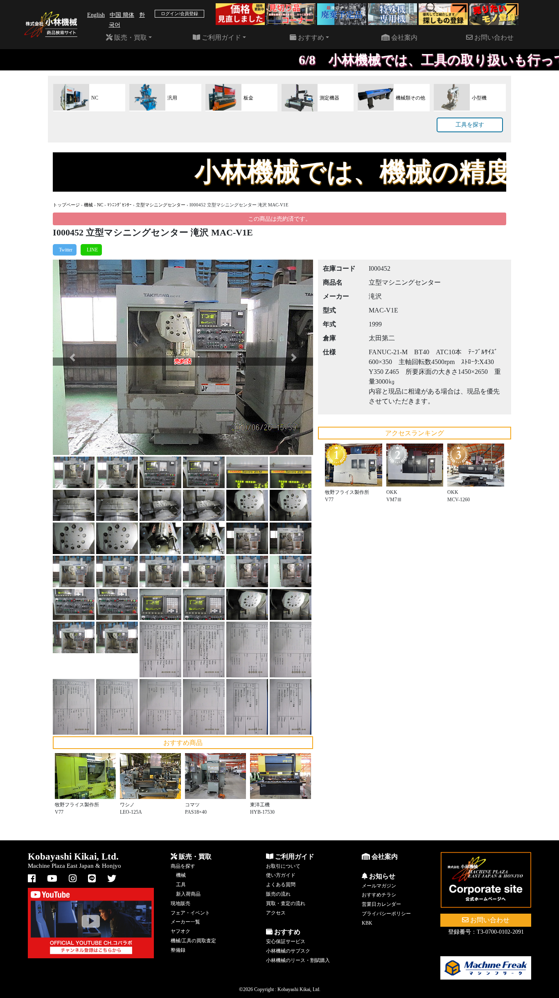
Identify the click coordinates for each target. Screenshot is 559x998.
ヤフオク (180, 931)
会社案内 (403, 37)
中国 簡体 (122, 15)
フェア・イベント (190, 913)
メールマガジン (379, 886)
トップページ (66, 204)
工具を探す (469, 125)
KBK (367, 923)
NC (100, 204)
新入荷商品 (188, 894)
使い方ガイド (280, 875)
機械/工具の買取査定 (193, 941)
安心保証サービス (285, 941)
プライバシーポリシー (386, 914)
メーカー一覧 (185, 922)
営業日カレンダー (381, 904)
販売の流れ (278, 894)
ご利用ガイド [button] (220, 37)
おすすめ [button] (310, 37)
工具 (181, 884)
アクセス (276, 913)
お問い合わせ (493, 37)
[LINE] (91, 250)
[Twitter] (65, 250)
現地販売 (180, 903)
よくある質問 (280, 884)
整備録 (178, 950)
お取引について (283, 866)
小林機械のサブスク (288, 951)
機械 (88, 204)
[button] (72, 357)
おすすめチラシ (379, 895)
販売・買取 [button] (130, 37)
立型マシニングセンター (160, 204)
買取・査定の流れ (285, 903)
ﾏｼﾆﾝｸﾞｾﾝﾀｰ (119, 204)
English (96, 15)
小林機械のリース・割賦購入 (298, 960)
